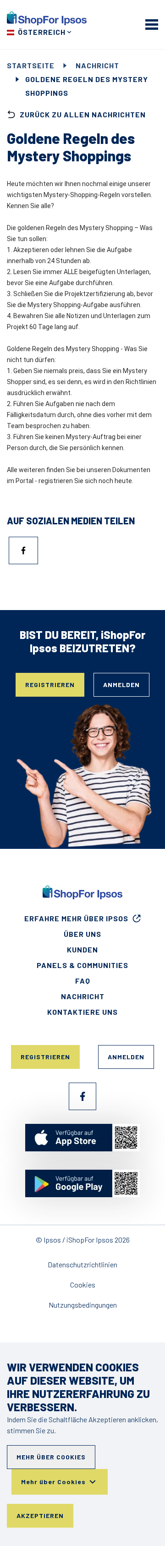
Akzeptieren (40, 1515)
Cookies (82, 1284)
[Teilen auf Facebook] (23, 550)
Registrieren (50, 684)
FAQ (82, 980)
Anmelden (121, 684)
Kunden (82, 949)
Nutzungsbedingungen (83, 1304)
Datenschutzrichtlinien (82, 1264)
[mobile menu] (151, 24)
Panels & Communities (82, 965)
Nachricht (97, 65)
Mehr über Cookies (51, 1457)
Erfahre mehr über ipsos (76, 918)
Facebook (82, 1096)
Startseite (31, 65)
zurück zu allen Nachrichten (83, 114)
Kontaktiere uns (82, 1011)
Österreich (42, 32)
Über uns (82, 934)
